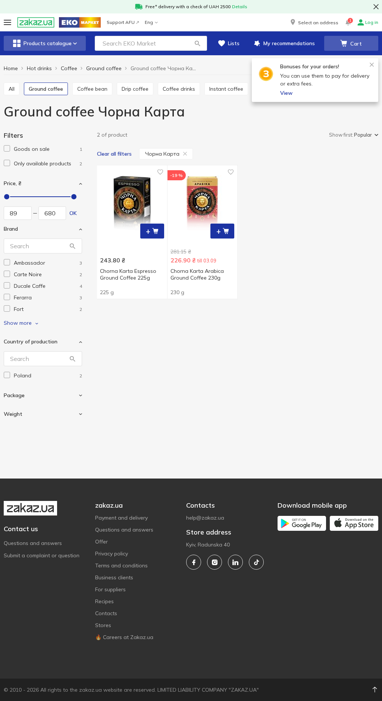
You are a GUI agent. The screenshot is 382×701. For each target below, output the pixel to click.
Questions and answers (33, 543)
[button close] (376, 7)
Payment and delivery (121, 517)
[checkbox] (7, 148)
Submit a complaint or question (41, 555)
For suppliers (110, 589)
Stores (103, 625)
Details (239, 6)
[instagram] (214, 562)
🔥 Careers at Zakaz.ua (124, 637)
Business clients (114, 577)
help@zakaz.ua (205, 517)
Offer (101, 541)
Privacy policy (111, 553)
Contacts (106, 613)
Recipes (104, 601)
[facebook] (193, 562)
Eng (149, 22)
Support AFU (121, 22)
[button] (313, 22)
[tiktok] (256, 562)
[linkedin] (235, 562)
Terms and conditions (121, 565)
